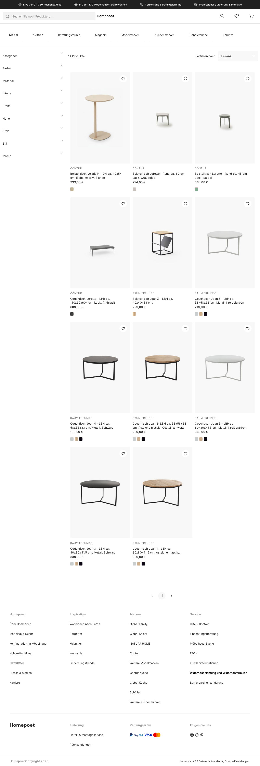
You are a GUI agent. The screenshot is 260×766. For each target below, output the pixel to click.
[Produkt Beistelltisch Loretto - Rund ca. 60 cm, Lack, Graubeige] (163, 131)
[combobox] (49, 16)
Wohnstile (76, 653)
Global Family (138, 624)
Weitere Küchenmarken (145, 702)
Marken (135, 614)
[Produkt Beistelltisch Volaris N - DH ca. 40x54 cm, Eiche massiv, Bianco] (100, 131)
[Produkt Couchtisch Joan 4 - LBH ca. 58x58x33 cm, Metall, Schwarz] (100, 381)
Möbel (13, 34)
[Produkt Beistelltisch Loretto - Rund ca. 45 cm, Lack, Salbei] (225, 131)
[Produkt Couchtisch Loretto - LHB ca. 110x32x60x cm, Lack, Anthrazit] (100, 256)
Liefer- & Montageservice (86, 735)
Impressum (186, 761)
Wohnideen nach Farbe (85, 624)
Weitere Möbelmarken (144, 663)
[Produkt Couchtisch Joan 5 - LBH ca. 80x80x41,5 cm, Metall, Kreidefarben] (225, 381)
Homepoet (17, 614)
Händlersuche (199, 35)
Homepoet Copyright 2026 (29, 761)
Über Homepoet (20, 624)
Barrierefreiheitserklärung (206, 682)
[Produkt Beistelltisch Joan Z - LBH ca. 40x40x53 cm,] (163, 256)
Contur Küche (139, 672)
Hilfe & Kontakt (199, 624)
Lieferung (77, 725)
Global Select (138, 633)
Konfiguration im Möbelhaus (28, 643)
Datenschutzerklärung (211, 761)
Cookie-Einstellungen (237, 761)
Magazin (100, 35)
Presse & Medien (21, 672)
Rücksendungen (80, 744)
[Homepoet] (105, 16)
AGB (195, 761)
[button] (32, 56)
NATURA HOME (140, 643)
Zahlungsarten (140, 725)
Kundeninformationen (204, 663)
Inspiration (78, 614)
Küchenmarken (164, 35)
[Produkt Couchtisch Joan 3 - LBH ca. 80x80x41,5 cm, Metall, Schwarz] (100, 506)
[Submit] (7, 16)
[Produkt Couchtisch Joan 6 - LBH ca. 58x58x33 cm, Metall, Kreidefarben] (225, 256)
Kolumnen (76, 643)
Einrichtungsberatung (204, 633)
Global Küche (138, 682)
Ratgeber (76, 633)
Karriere (228, 35)
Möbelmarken (130, 35)
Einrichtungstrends (82, 663)
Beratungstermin (69, 35)
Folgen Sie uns (200, 725)
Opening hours (20, 725)
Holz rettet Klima (20, 653)
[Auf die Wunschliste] (123, 78)
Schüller (135, 692)
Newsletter (17, 663)
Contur (134, 653)
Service (195, 614)
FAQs (193, 653)
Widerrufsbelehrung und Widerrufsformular (218, 672)
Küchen (38, 34)
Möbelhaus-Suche (22, 633)
